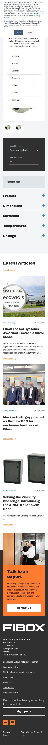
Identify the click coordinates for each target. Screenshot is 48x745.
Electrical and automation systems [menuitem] (18, 672)
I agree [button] (18, 32)
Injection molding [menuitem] (10, 667)
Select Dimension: (17, 146)
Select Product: (16, 157)
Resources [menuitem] (8, 677)
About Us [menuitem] (7, 682)
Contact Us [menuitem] (8, 687)
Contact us (24, 607)
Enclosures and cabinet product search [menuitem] (20, 662)
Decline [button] (29, 32)
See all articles (9, 270)
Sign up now (24, 711)
